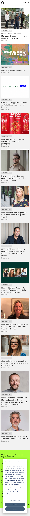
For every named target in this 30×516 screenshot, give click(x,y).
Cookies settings (15, 500)
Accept (15, 504)
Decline (15, 509)
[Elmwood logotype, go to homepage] (2, 2)
